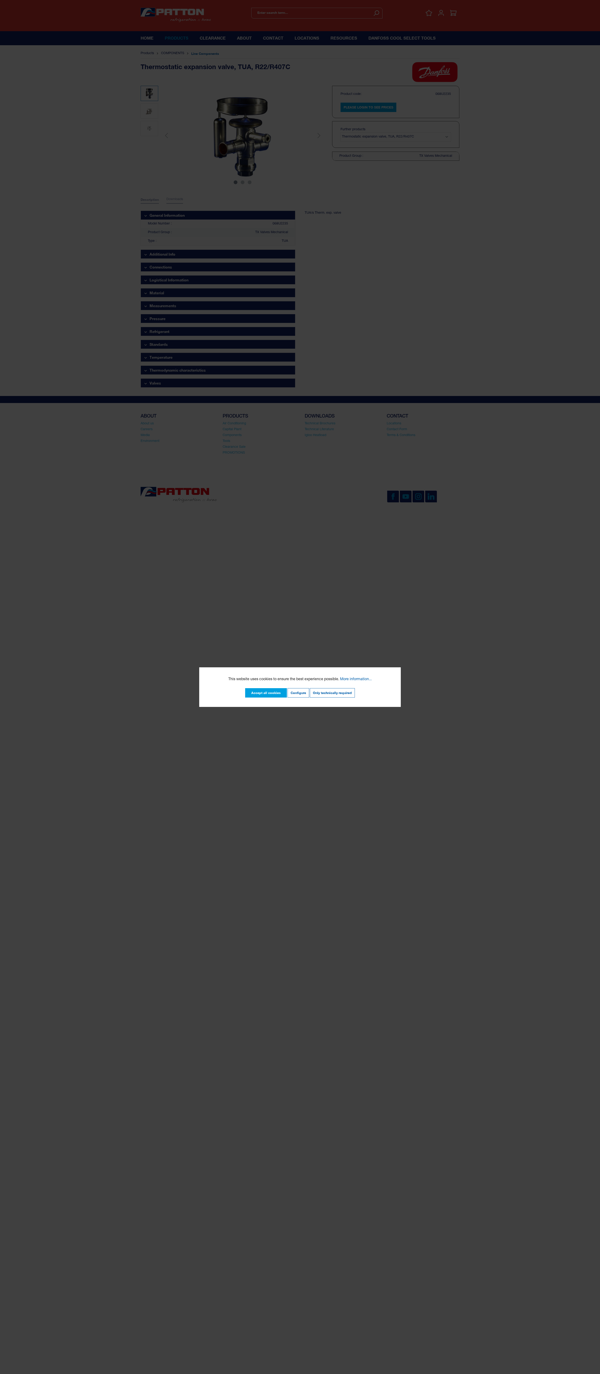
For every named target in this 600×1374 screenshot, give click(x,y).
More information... (356, 679)
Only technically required (332, 693)
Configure (298, 693)
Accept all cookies (266, 693)
